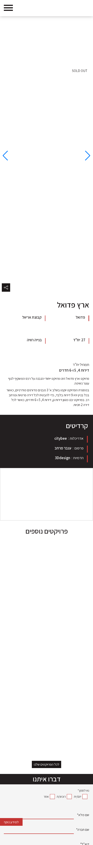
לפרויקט (79, 737)
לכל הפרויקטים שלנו (46, 764)
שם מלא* (83, 815)
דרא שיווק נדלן (80, 21)
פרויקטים (64, 21)
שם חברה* (82, 830)
